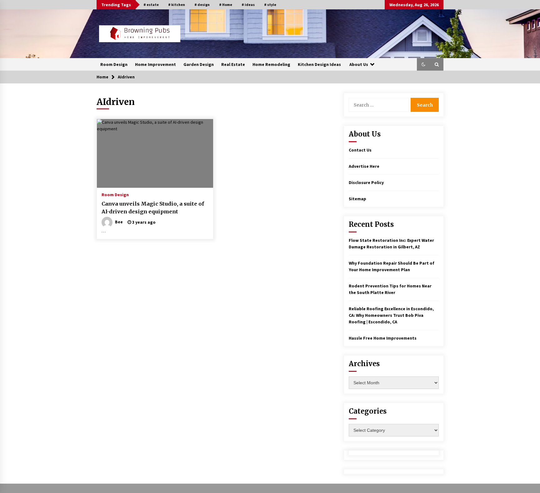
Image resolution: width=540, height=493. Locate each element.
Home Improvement (155, 64)
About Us (358, 64)
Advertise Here (364, 166)
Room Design (114, 64)
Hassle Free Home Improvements (383, 338)
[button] (423, 64)
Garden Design (198, 64)
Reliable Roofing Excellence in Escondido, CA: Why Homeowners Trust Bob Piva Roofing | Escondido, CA (391, 315)
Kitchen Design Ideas (319, 64)
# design (202, 4)
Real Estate (233, 64)
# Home (225, 4)
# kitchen (176, 4)
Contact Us (360, 150)
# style (270, 4)
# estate (151, 4)
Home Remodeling (271, 64)
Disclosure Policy (366, 182)
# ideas (248, 4)
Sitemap (357, 199)
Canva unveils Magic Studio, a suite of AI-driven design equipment (153, 208)
